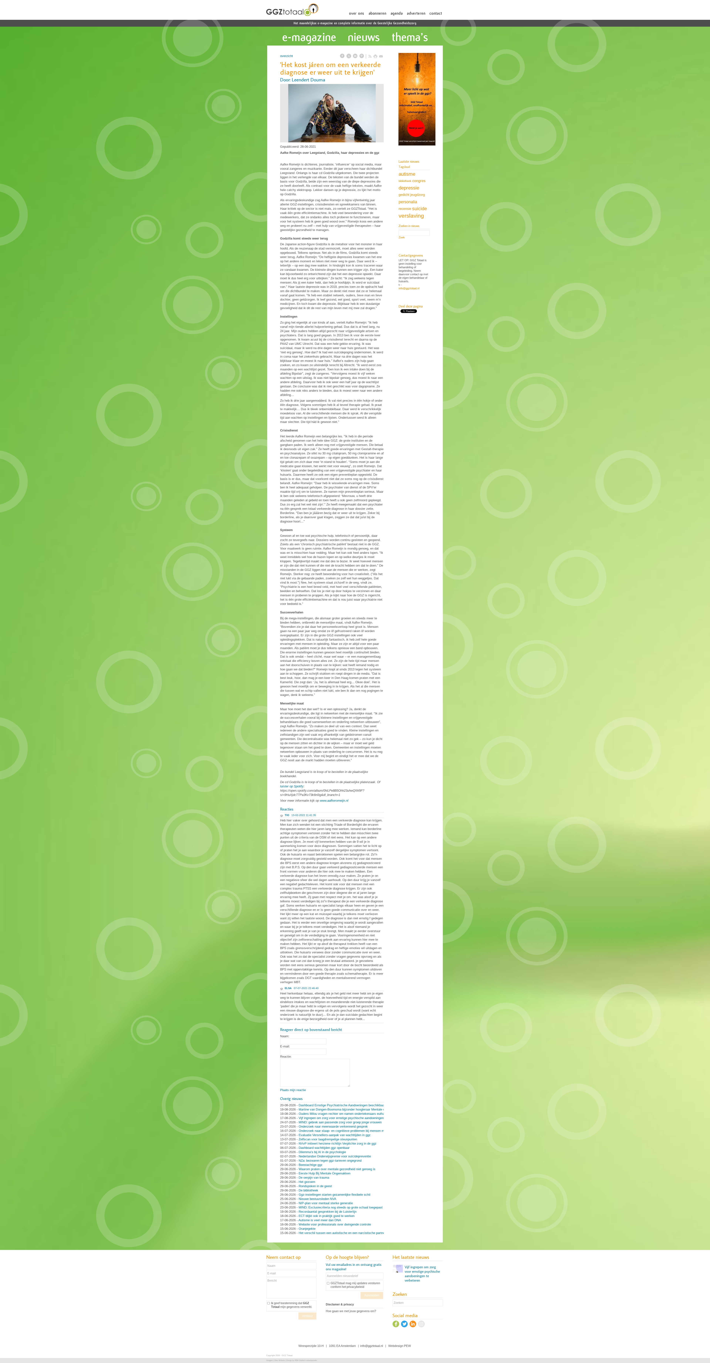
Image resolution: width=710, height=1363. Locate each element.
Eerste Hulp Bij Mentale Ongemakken (324, 1173)
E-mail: (285, 1046)
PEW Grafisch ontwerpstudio (306, 1360)
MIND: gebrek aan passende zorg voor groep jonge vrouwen (340, 1122)
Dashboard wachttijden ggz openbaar (324, 1148)
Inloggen (269, 1360)
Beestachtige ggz (310, 1165)
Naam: (284, 1036)
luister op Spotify (291, 786)
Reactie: (286, 1056)
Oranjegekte (307, 1228)
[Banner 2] (416, 99)
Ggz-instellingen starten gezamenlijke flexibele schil (334, 1194)
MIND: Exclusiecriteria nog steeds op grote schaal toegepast (341, 1207)
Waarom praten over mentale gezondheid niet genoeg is (337, 1169)
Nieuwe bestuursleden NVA (317, 1199)
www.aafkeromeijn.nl (334, 800)
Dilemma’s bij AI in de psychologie (322, 1152)
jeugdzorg (417, 195)
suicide (419, 208)
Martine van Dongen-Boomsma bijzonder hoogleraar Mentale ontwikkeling (349, 1109)
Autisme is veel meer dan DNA (319, 1220)
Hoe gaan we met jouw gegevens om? (351, 1311)
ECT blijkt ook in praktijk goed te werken (326, 1216)
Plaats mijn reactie (293, 1090)
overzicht (286, 56)
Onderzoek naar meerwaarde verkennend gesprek (333, 1126)
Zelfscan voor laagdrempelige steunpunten (328, 1139)
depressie (409, 188)
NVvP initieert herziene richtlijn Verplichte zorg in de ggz (337, 1143)
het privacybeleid (353, 1286)
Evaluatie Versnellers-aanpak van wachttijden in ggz (335, 1135)
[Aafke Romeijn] (332, 113)
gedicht (404, 195)
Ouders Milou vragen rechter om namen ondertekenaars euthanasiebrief (348, 1114)
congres (418, 181)
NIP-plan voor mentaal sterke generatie (326, 1203)
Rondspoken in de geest (315, 1186)
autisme (407, 174)
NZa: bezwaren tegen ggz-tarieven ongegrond (330, 1160)
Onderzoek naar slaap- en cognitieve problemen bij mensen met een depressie (353, 1131)
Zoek (402, 237)
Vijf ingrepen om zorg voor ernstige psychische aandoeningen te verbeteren (351, 1118)
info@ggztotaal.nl (409, 288)
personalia (408, 202)
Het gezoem (307, 1182)
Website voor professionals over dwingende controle (335, 1224)
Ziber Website (279, 1360)
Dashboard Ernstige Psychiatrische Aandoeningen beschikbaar (342, 1105)
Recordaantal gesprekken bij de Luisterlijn (327, 1211)
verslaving (411, 216)
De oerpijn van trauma (314, 1177)
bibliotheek (405, 180)
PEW (407, 1345)
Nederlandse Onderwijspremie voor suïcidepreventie (335, 1156)
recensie (405, 209)
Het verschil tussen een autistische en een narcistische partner (342, 1233)
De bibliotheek (308, 1190)
